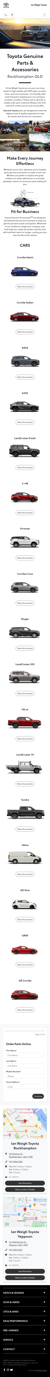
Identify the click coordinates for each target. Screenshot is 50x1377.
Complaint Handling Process (17, 1365)
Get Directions (25, 1183)
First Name (11, 1050)
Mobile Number (13, 1071)
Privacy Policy (25, 1363)
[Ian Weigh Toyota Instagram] (8, 1370)
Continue (38, 1096)
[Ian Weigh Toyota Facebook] (5, 1370)
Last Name (11, 1061)
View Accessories (25, 286)
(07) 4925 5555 (15, 1249)
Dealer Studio (42, 1370)
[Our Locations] (12, 15)
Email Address (13, 1082)
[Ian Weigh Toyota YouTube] (12, 1370)
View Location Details (25, 1189)
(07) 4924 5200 (15, 1161)
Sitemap (17, 1363)
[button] (44, 14)
